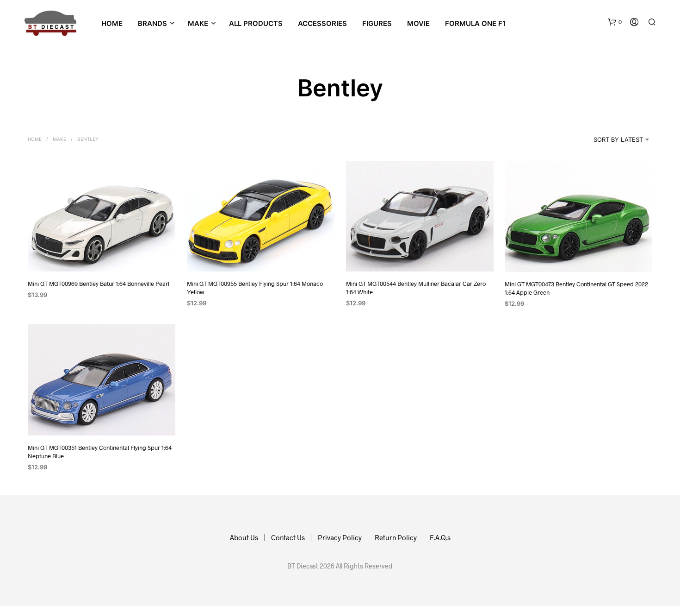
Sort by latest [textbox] (618, 139)
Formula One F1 (475, 23)
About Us (244, 537)
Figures (377, 23)
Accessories (322, 23)
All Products (256, 23)
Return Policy (396, 537)
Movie (418, 23)
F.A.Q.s (440, 537)
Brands (152, 23)
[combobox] (606, 139)
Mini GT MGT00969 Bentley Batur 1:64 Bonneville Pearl (98, 283)
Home (112, 23)
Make (59, 139)
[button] (615, 22)
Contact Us (288, 537)
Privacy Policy (340, 537)
